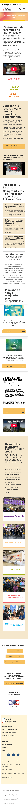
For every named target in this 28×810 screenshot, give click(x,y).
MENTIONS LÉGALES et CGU (9, 774)
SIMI (3, 769)
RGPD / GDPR (21, 774)
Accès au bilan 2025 (13, 651)
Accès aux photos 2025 (13, 656)
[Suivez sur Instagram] (8, 754)
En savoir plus (8, 331)
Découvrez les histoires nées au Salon (12, 411)
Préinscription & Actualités (12, 683)
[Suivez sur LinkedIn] (13, 754)
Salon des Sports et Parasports (10, 761)
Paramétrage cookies (7, 777)
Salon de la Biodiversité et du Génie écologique (11, 765)
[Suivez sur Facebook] (18, 754)
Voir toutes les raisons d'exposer (12, 146)
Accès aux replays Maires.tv (13, 662)
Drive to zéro (9, 769)
